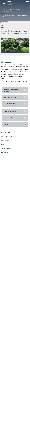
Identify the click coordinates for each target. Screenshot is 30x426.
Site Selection (5, 140)
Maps (2, 144)
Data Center (4, 152)
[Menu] (27, 2)
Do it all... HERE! (5, 132)
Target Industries (6, 148)
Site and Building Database (9, 136)
